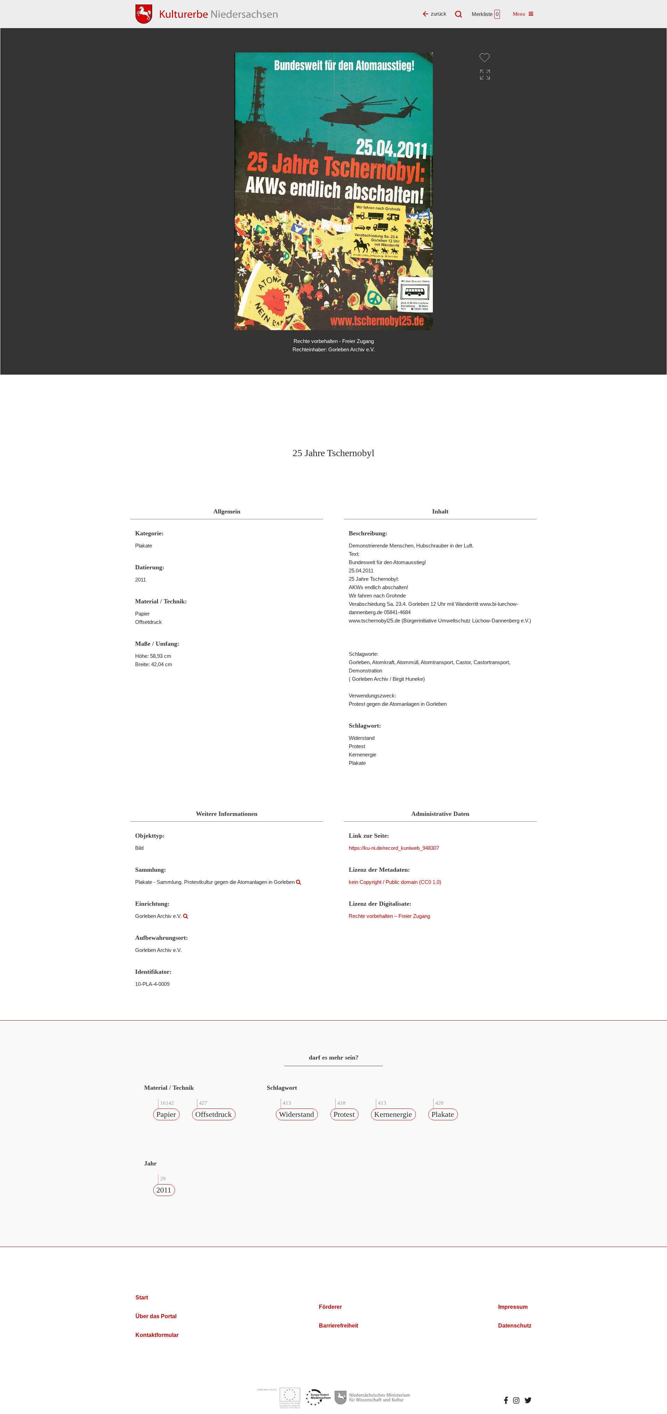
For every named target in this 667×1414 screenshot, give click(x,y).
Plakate (442, 1114)
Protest (344, 1114)
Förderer (330, 1307)
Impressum (513, 1307)
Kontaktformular (157, 1335)
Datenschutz (515, 1326)
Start (141, 1297)
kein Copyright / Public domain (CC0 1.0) (395, 882)
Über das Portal (155, 1316)
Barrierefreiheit (338, 1326)
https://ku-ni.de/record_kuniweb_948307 (394, 848)
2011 (163, 1190)
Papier (166, 1114)
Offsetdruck (213, 1114)
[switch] (484, 57)
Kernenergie (393, 1114)
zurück (438, 14)
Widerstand (296, 1114)
